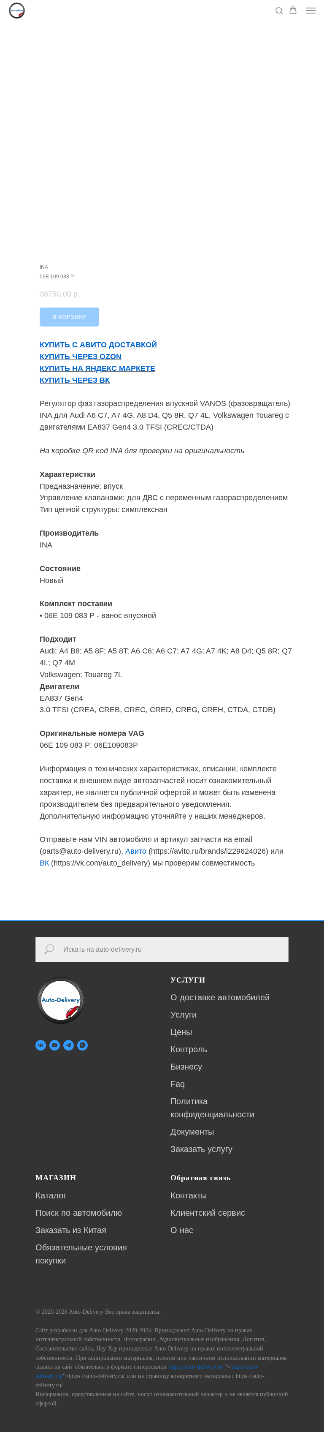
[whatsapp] (82, 1045)
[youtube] (54, 1045)
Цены (181, 1032)
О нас (181, 1230)
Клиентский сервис (207, 1212)
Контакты (188, 1195)
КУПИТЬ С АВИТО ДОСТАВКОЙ (98, 344)
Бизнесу (186, 1066)
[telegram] (68, 1045)
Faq (177, 1084)
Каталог (50, 1195)
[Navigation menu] (311, 11)
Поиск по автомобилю (78, 1212)
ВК (44, 863)
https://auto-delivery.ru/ (196, 1367)
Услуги (183, 1014)
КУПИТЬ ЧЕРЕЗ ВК (75, 380)
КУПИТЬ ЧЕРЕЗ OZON (81, 356)
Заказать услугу (201, 1149)
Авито (135, 851)
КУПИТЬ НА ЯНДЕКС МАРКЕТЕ (97, 368)
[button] (279, 10)
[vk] (40, 1045)
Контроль (188, 1049)
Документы (192, 1131)
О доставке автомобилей (220, 997)
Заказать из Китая (70, 1230)
